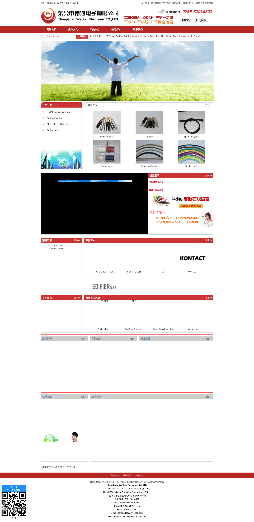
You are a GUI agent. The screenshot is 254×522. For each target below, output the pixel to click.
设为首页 (176, 3)
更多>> (208, 105)
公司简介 (116, 29)
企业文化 (73, 29)
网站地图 (209, 3)
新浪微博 (156, 3)
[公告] (44, 102)
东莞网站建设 (158, 482)
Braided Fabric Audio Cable (129, 36)
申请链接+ (72, 467)
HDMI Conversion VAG (59, 111)
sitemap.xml (129, 482)
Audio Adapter (179, 36)
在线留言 (198, 3)
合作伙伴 (139, 475)
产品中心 (95, 29)
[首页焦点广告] (127, 100)
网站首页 (51, 29)
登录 (141, 3)
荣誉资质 (127, 475)
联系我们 (138, 29)
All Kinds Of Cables (57, 124)
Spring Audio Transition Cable (157, 36)
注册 (147, 3)
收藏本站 (187, 3)
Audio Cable (53, 130)
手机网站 (166, 3)
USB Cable (109, 36)
